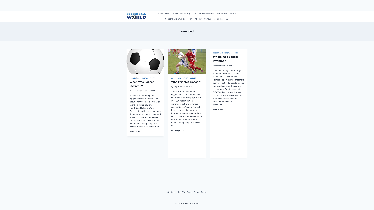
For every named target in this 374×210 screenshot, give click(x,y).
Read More (136, 132)
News (167, 13)
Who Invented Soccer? (186, 82)
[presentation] (145, 61)
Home (160, 13)
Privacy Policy (195, 19)
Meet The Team (221, 19)
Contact (207, 19)
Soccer (133, 78)
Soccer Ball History (145, 78)
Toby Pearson (137, 91)
